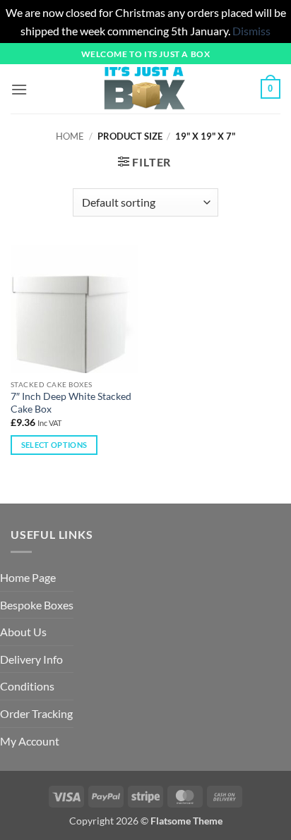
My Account (29, 741)
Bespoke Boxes (36, 604)
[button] (19, 89)
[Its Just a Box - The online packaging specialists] (144, 89)
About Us (23, 631)
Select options (54, 444)
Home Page (28, 577)
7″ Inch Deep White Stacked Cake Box (71, 403)
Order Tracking (36, 713)
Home (70, 136)
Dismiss (251, 30)
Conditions (27, 686)
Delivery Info (31, 659)
